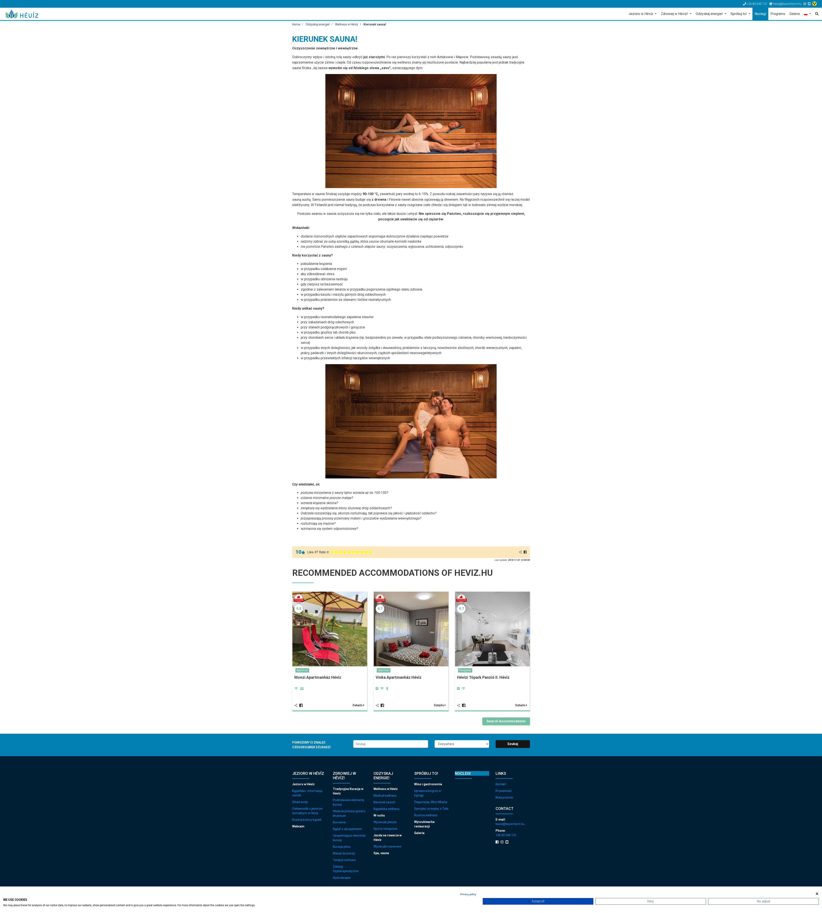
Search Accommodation (506, 721)
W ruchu (379, 815)
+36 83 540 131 (506, 835)
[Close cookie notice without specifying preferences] (817, 894)
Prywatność (504, 791)
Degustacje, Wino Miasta (430, 802)
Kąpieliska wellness (386, 809)
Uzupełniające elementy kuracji (349, 838)
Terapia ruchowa (344, 860)
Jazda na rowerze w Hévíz (388, 838)
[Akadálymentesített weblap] (815, 4)
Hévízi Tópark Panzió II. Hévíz (483, 677)
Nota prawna (504, 797)
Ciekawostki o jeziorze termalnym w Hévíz (307, 811)
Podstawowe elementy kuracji (348, 802)
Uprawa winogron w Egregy (427, 793)
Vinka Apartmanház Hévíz (398, 677)
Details (358, 705)
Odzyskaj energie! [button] (710, 14)
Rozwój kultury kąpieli (306, 819)
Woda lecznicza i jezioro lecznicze (349, 813)
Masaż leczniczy (344, 853)
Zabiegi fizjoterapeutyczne (346, 869)
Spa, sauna (381, 853)
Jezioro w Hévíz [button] (641, 14)
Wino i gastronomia (428, 784)
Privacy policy (468, 894)
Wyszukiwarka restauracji (424, 824)
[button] (807, 14)
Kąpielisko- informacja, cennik (307, 793)
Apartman (302, 670)
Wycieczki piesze (385, 822)
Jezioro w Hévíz (303, 784)
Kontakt (501, 784)
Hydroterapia (341, 877)
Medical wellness (385, 795)
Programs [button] (777, 14)
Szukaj (512, 744)
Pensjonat (465, 670)
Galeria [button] (794, 14)
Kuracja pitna (341, 846)
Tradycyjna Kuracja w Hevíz (348, 791)
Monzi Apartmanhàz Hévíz (317, 677)
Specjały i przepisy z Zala (431, 808)
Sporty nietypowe (385, 828)
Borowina (339, 822)
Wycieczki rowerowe (387, 846)
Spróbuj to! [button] (739, 14)
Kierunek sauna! (384, 802)
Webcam (298, 826)
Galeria (419, 833)
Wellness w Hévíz (386, 789)
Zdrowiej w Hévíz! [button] (675, 14)
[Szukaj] (816, 14)
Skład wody (300, 802)
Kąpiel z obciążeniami (347, 829)
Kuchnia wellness (425, 815)
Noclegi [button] (760, 14)
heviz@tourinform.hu (510, 824)
